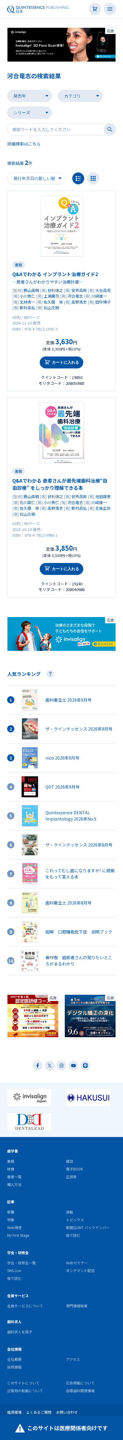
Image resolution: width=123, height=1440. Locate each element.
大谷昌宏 (103, 290)
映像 (10, 1168)
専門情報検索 (76, 1305)
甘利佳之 (55, 290)
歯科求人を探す (19, 1331)
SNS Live (14, 1270)
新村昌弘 (27, 307)
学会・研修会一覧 (21, 1262)
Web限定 (14, 1227)
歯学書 (12, 1150)
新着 (10, 1211)
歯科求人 (14, 1321)
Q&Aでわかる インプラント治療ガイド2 (55, 274)
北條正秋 (103, 508)
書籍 (18, 264)
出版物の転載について (25, 1390)
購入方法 (14, 1184)
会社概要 (14, 1359)
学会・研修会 (18, 1252)
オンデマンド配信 (80, 1270)
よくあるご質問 (38, 1412)
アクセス (73, 1359)
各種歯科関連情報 (80, 1390)
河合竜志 (75, 296)
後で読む (73, 1235)
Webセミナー (77, 1262)
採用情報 (14, 1366)
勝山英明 (31, 290)
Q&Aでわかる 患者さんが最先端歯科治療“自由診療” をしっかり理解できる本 (59, 484)
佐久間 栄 (53, 302)
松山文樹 (51, 307)
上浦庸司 (51, 296)
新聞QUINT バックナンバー (88, 1227)
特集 (10, 1219)
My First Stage (18, 1235)
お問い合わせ (67, 1412)
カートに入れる (65, 362)
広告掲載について (80, 1382)
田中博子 (103, 302)
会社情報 (14, 1349)
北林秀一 (27, 302)
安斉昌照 (79, 290)
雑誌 (69, 1161)
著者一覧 (14, 1176)
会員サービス (18, 1295)
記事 (10, 1201)
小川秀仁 (27, 296)
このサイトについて (23, 1382)
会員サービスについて (25, 1305)
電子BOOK (74, 1168)
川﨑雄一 (99, 296)
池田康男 (103, 496)
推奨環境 (14, 1412)
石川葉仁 (27, 502)
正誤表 (71, 1176)
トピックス (75, 1219)
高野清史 (79, 302)
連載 (69, 1211)
